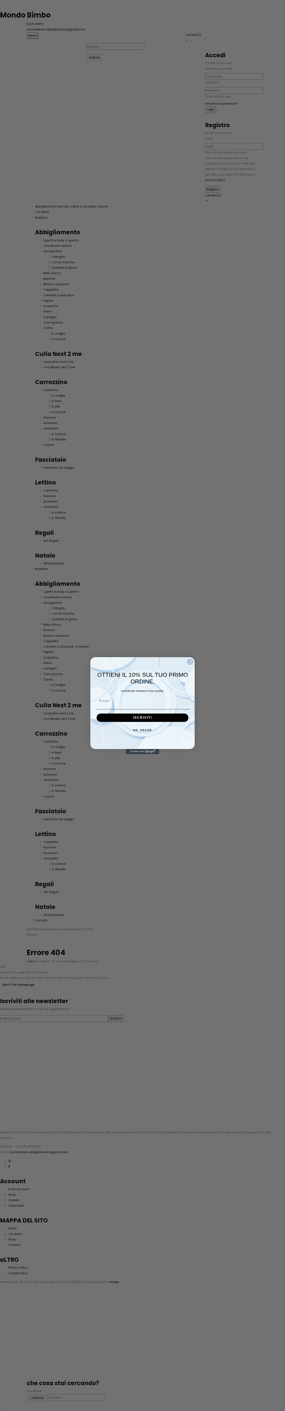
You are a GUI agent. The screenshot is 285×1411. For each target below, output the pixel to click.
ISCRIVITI (142, 717)
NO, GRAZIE (142, 730)
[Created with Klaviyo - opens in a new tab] (142, 751)
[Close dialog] (190, 661)
